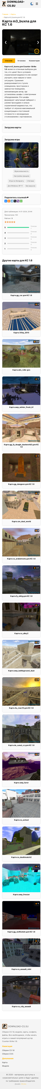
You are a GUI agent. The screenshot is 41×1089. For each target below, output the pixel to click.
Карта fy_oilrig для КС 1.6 (21, 596)
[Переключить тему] (32, 4)
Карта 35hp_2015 (21, 333)
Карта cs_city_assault (21, 1006)
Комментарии (34, 61)
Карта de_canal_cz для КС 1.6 (21, 745)
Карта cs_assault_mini (21, 969)
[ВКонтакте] (5, 201)
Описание (8, 61)
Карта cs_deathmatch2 (21, 857)
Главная (5, 14)
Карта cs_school (21, 820)
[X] (15, 201)
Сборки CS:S (7, 1054)
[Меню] (37, 4)
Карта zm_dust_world (21, 521)
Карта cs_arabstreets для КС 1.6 (21, 559)
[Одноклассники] (9, 201)
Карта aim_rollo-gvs (21, 370)
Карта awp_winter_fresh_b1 (21, 407)
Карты (13, 14)
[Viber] (18, 201)
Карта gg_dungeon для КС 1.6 (21, 484)
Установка (21, 61)
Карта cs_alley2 (21, 633)
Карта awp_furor (21, 783)
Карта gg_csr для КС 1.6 (21, 295)
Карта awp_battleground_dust (21, 671)
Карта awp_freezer (21, 894)
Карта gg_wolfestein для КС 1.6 (21, 932)
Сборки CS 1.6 (8, 1050)
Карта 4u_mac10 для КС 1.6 (21, 708)
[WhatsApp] (21, 201)
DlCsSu (23, 1084)
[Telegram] (12, 201)
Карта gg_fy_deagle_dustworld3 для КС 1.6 (21, 445)
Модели (5, 1066)
